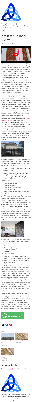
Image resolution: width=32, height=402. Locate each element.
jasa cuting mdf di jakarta (21, 340)
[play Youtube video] (16, 54)
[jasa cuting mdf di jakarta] (21, 336)
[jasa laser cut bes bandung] (7, 351)
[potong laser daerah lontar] (7, 336)
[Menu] (3, 30)
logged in (11, 369)
